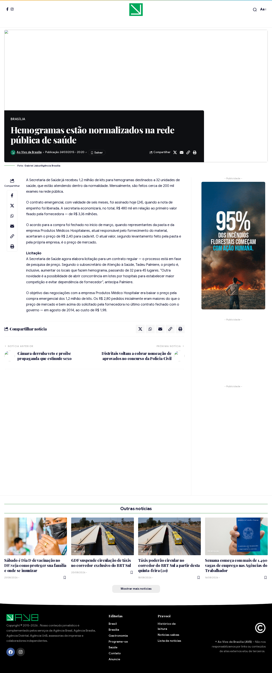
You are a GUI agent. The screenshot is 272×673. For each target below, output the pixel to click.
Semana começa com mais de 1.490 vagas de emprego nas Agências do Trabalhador (236, 565)
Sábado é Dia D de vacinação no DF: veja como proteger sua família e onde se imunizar (35, 565)
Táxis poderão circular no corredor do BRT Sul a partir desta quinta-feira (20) (169, 565)
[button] (255, 9)
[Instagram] (12, 9)
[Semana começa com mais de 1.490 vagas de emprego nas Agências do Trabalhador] (236, 536)
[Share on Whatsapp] (12, 216)
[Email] (181, 152)
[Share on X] (175, 152)
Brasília (18, 119)
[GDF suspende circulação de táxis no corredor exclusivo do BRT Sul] (102, 536)
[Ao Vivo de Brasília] (136, 9)
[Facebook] (7, 9)
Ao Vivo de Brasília (29, 152)
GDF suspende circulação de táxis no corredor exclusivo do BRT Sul (101, 563)
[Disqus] (94, 430)
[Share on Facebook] (12, 195)
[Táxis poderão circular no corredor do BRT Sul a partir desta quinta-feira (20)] (169, 536)
